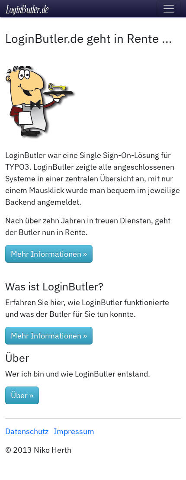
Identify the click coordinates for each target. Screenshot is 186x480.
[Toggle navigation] (169, 8)
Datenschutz (26, 431)
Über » (22, 395)
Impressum (74, 431)
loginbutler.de (28, 8)
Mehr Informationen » (49, 254)
